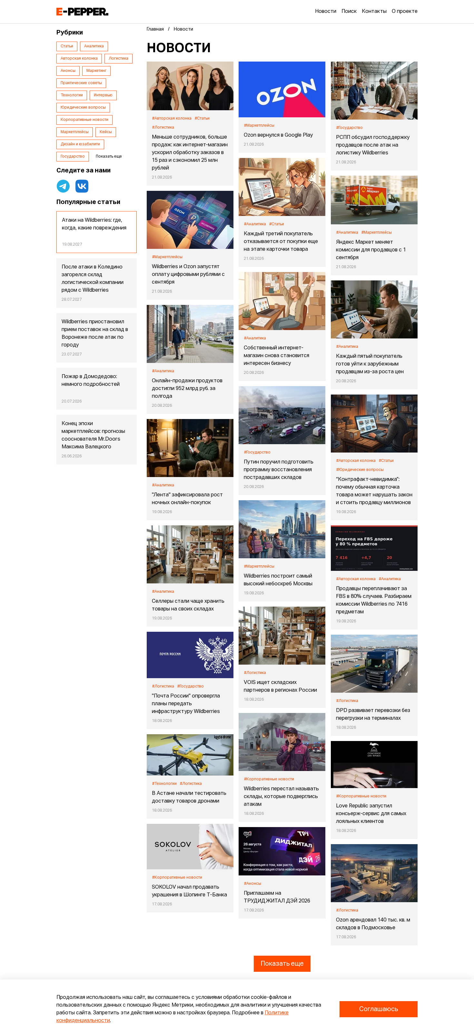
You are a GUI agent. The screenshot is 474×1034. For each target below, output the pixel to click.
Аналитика (94, 46)
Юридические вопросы (83, 108)
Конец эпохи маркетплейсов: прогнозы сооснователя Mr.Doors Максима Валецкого (93, 435)
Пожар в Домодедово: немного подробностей (91, 380)
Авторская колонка (79, 59)
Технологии (72, 95)
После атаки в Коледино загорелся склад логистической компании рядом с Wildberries (92, 279)
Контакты (374, 11)
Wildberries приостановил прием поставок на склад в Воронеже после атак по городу (95, 333)
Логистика (118, 59)
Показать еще (282, 964)
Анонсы (68, 71)
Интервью (103, 95)
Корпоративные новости (84, 120)
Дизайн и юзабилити (80, 144)
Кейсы (106, 132)
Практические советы (81, 83)
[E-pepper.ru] (82, 11)
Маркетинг (96, 71)
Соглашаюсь (378, 1009)
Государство (73, 157)
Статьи (67, 46)
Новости (325, 11)
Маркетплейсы (75, 132)
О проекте (405, 11)
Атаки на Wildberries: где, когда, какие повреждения (94, 224)
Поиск (349, 11)
